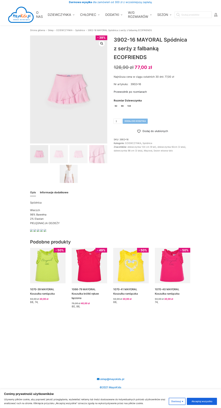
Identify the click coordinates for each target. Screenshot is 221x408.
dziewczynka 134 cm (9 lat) (141, 147)
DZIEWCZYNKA (64, 30)
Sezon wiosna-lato (163, 150)
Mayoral (148, 150)
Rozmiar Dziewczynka (128, 100)
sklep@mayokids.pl (111, 379)
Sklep (51, 30)
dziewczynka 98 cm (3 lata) (128, 150)
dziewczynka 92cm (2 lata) (171, 147)
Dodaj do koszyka (135, 121)
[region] (110, 398)
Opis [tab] (33, 192)
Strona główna (37, 30)
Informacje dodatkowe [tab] (54, 192)
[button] (102, 43)
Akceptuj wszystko (202, 401)
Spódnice (80, 30)
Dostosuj (176, 401)
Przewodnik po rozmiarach (130, 91)
